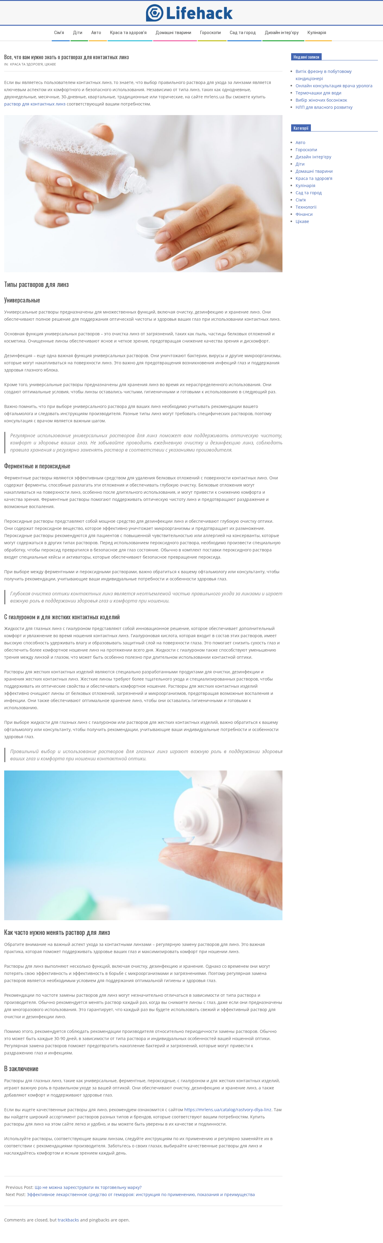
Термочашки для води (318, 93)
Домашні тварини (314, 171)
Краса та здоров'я (26, 64)
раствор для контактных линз (35, 104)
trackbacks (68, 1220)
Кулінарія (305, 185)
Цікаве (50, 64)
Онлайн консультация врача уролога (334, 85)
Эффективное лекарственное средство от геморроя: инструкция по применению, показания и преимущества (141, 1194)
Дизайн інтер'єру (313, 157)
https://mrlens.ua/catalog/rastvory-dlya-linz (227, 1109)
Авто (300, 142)
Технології (306, 207)
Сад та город (309, 192)
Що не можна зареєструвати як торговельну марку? (88, 1187)
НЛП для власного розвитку (324, 107)
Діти (300, 164)
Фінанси (304, 214)
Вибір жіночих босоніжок (321, 100)
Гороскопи (306, 149)
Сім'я (301, 200)
